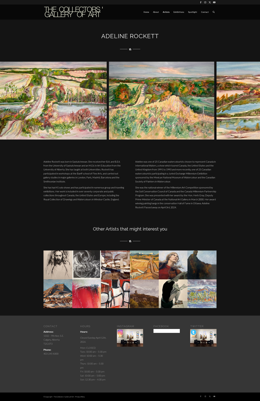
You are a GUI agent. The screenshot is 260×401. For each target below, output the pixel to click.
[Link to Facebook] (200, 2)
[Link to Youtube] (214, 2)
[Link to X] (209, 2)
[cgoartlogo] (73, 12)
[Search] (214, 12)
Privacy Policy (80, 397)
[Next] (253, 100)
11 (141, 136)
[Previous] (6, 100)
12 (143, 136)
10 (138, 136)
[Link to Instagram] (205, 2)
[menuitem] (146, 12)
